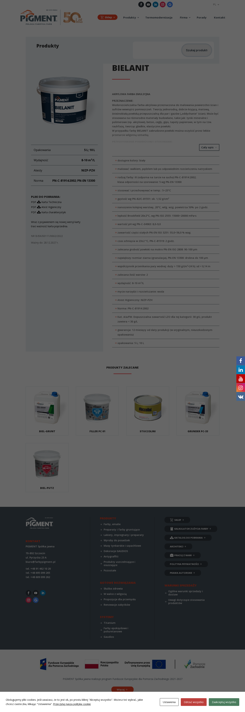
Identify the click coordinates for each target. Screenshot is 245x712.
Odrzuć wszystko (194, 702)
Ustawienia (169, 702)
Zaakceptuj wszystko (224, 702)
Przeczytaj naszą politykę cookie (72, 704)
